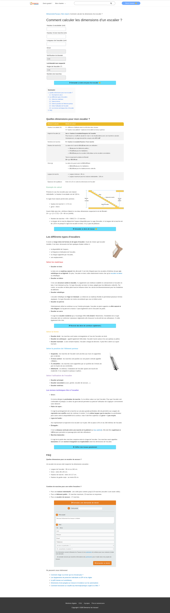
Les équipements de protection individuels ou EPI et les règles (71, 577)
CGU (80, 603)
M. (57, 528)
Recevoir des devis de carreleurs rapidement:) (85, 326)
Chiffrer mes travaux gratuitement (85, 447)
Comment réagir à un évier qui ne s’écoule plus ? (67, 575)
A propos (87, 603)
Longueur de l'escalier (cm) (56, 40)
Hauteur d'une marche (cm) (57, 33)
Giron (49, 48)
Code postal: (74, 508)
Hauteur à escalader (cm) (56, 25)
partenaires (89, 552)
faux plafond (98, 430)
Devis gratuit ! (47, 3)
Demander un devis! (103, 563)
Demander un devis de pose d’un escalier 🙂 (85, 83)
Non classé (65, 14)
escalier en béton (116, 273)
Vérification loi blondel (55, 55)
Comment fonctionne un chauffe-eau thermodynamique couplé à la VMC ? (75, 586)
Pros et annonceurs (98, 603)
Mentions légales (71, 603)
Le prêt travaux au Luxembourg (61, 580)
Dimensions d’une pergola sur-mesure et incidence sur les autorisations (74, 583)
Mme (61, 528)
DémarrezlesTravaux (53, 14)
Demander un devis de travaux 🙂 (85, 229)
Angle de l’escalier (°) (54, 66)
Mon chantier (59, 3)
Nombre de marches (54, 74)
